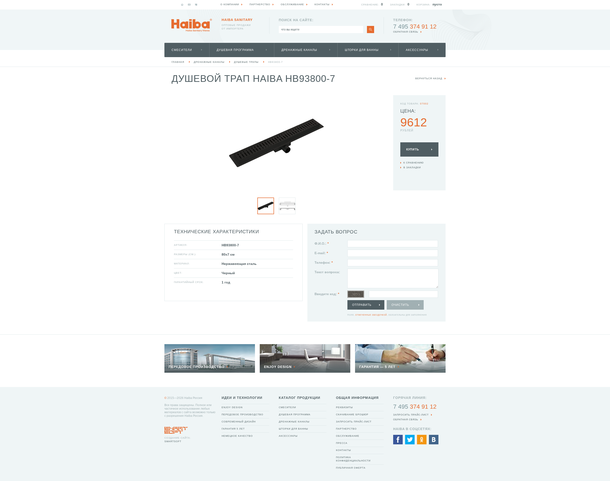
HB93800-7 (275, 62)
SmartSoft (172, 441)
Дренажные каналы (299, 50)
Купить (412, 149)
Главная (178, 62)
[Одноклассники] (422, 439)
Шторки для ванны (362, 50)
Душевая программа (235, 50)
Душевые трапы (246, 62)
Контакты (343, 450)
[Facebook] (398, 439)
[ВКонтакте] (433, 439)
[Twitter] (410, 439)
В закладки (412, 167)
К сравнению (413, 162)
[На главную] (182, 4)
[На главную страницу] (191, 25)
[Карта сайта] (196, 4)
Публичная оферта (351, 467)
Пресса (341, 443)
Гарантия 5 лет (233, 428)
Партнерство (346, 428)
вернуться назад (428, 78)
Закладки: (398, 4)
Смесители (182, 50)
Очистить (400, 305)
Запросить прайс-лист (353, 421)
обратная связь (405, 31)
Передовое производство (242, 414)
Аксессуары (417, 50)
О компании (229, 4)
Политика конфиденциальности (353, 459)
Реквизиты (344, 407)
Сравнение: (370, 4)
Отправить (361, 305)
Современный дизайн (239, 421)
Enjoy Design (232, 407)
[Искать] (370, 29)
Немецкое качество (237, 436)
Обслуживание (347, 436)
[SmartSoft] (176, 429)
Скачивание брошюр (352, 414)
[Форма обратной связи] (189, 4)
